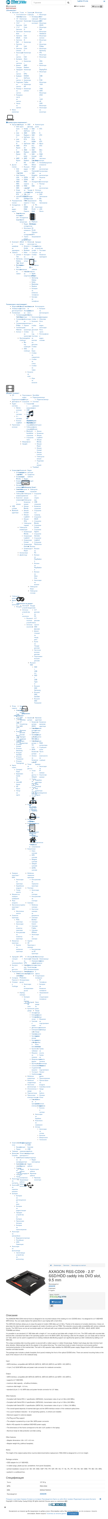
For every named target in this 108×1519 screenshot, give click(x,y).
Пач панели (34, 839)
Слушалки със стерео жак (37, 496)
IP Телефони (43, 981)
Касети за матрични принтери (19, 948)
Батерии (15, 1193)
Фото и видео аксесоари (43, 324)
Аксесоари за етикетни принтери (19, 927)
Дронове (42, 1106)
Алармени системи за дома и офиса (38, 968)
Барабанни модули (20, 887)
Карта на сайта (58, 1499)
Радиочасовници (42, 399)
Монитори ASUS (42, 24)
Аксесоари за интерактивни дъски (28, 987)
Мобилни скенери (35, 906)
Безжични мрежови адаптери (42, 724)
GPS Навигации (20, 1243)
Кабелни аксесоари (23, 1185)
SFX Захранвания (36, 235)
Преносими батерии (20, 1222)
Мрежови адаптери (38, 719)
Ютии (41, 1097)
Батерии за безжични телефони (42, 987)
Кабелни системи (30, 820)
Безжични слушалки (37, 507)
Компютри (57, 1265)
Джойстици (23, 555)
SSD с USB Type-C (36, 679)
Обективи (42, 319)
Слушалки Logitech (37, 539)
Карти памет (14, 766)
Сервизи (24, 1499)
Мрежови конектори (37, 1179)
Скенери (30, 903)
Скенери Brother (35, 918)
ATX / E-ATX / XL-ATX (40, 135)
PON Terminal (38, 785)
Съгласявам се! (73, 1513)
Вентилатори (39, 160)
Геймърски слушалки (33, 490)
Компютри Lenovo (27, 89)
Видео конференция (28, 480)
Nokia (33, 282)
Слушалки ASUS (37, 518)
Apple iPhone (34, 274)
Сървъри (38, 741)
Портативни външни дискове (38, 658)
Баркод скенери (22, 993)
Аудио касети (22, 707)
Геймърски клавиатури (23, 528)
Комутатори (31, 849)
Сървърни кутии (42, 748)
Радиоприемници (39, 397)
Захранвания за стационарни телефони (43, 995)
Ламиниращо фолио (44, 960)
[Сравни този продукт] (52, 1305)
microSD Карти (19, 783)
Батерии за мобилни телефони (35, 291)
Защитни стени (38, 738)
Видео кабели (22, 1170)
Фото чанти (41, 331)
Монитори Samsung (42, 49)
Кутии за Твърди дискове (37, 644)
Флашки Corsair (19, 745)
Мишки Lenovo (39, 453)
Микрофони (26, 442)
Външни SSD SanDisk (37, 694)
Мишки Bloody (39, 440)
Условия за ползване (34, 1499)
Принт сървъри (38, 733)
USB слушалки (37, 503)
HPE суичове (34, 856)
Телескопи (43, 1139)
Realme (34, 286)
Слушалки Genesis (37, 535)
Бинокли (42, 1135)
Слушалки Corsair (37, 526)
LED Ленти (41, 210)
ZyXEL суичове (34, 869)
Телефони (31, 271)
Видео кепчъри (30, 471)
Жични (39, 431)
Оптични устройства (39, 191)
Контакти (93, 1499)
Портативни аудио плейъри (26, 397)
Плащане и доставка (13, 1499)
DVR (21, 718)
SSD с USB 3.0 (35, 670)
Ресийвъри (20, 1240)
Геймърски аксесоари (15, 597)
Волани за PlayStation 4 (38, 566)
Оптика (37, 1127)
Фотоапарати (39, 306)
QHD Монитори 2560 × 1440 (42, 95)
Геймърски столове (33, 592)
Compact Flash (19, 770)
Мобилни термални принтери (30, 875)
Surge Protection (23, 977)
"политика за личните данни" (56, 1513)
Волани (32, 546)
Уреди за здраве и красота (37, 1036)
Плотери (30, 888)
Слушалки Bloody (37, 522)
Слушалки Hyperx (37, 530)
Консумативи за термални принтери (36, 882)
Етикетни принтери (15, 916)
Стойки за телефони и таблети (35, 265)
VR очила (22, 484)
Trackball (36, 467)
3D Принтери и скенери (31, 945)
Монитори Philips (42, 45)
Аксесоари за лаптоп (78, 1265)
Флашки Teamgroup (20, 762)
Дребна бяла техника (37, 1044)
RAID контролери (43, 744)
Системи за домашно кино (36, 404)
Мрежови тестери (38, 729)
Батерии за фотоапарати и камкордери (44, 312)
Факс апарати (15, 901)
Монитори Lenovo (42, 37)
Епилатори (43, 1063)
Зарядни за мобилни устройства (39, 245)
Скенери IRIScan (35, 931)
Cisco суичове (34, 852)
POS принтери (19, 921)
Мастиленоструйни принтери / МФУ (18, 907)
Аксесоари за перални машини (15, 1188)
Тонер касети (18, 891)
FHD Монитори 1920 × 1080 (42, 84)
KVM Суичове (30, 1146)
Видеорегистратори (23, 1238)
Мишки (35, 429)
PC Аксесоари (38, 206)
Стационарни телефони (39, 977)
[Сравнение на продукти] (104, 1)
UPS (21, 957)
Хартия (29, 941)
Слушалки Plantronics (38, 543)
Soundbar (36, 395)
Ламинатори (39, 957)
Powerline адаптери (38, 781)
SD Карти (18, 787)
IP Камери (37, 763)
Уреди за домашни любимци (38, 1013)
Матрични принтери (15, 942)
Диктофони (16, 401)
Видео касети (22, 711)
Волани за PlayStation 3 (38, 558)
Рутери (29, 804)
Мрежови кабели (33, 1174)
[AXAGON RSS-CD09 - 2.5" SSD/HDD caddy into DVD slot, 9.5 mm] (25, 1283)
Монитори (38, 12)
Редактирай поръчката (81, 1499)
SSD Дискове (37, 628)
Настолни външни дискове (37, 652)
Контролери (24, 553)
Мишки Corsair (39, 449)
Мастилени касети (20, 912)
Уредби (24, 444)
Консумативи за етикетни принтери (20, 935)
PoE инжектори (38, 789)
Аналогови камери (43, 776)
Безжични (40, 433)
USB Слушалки (29, 411)
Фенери (42, 1095)
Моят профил (68, 1499)
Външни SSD (33, 664)
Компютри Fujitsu (27, 81)
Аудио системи (15, 405)
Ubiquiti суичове (34, 864)
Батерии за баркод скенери (27, 1000)
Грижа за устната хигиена (42, 1058)
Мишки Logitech (40, 436)
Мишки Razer (39, 445)
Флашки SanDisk (19, 753)
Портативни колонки (16, 426)
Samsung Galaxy (35, 279)
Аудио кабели (29, 1165)
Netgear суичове (34, 860)
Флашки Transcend (19, 758)
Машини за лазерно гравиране (16, 896)
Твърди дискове (32, 606)
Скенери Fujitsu (35, 927)
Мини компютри (15, 111)
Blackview (35, 284)
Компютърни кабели (34, 1170)
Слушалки (25, 401)
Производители (47, 1499)
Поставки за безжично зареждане (43, 253)
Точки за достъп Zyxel (34, 799)
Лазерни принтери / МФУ (15, 875)
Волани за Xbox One (36, 575)
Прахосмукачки (44, 1078)
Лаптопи (66, 1265)
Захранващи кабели (24, 1181)
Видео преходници (36, 1161)
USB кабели (29, 1150)
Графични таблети (30, 475)
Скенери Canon (35, 923)
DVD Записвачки (43, 195)
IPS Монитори (42, 53)
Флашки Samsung (19, 749)
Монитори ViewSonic (42, 32)
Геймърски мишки (40, 457)
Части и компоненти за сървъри (43, 755)
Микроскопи (43, 1137)
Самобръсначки (44, 1087)
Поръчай (57, 1301)
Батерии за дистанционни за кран (21, 1199)
